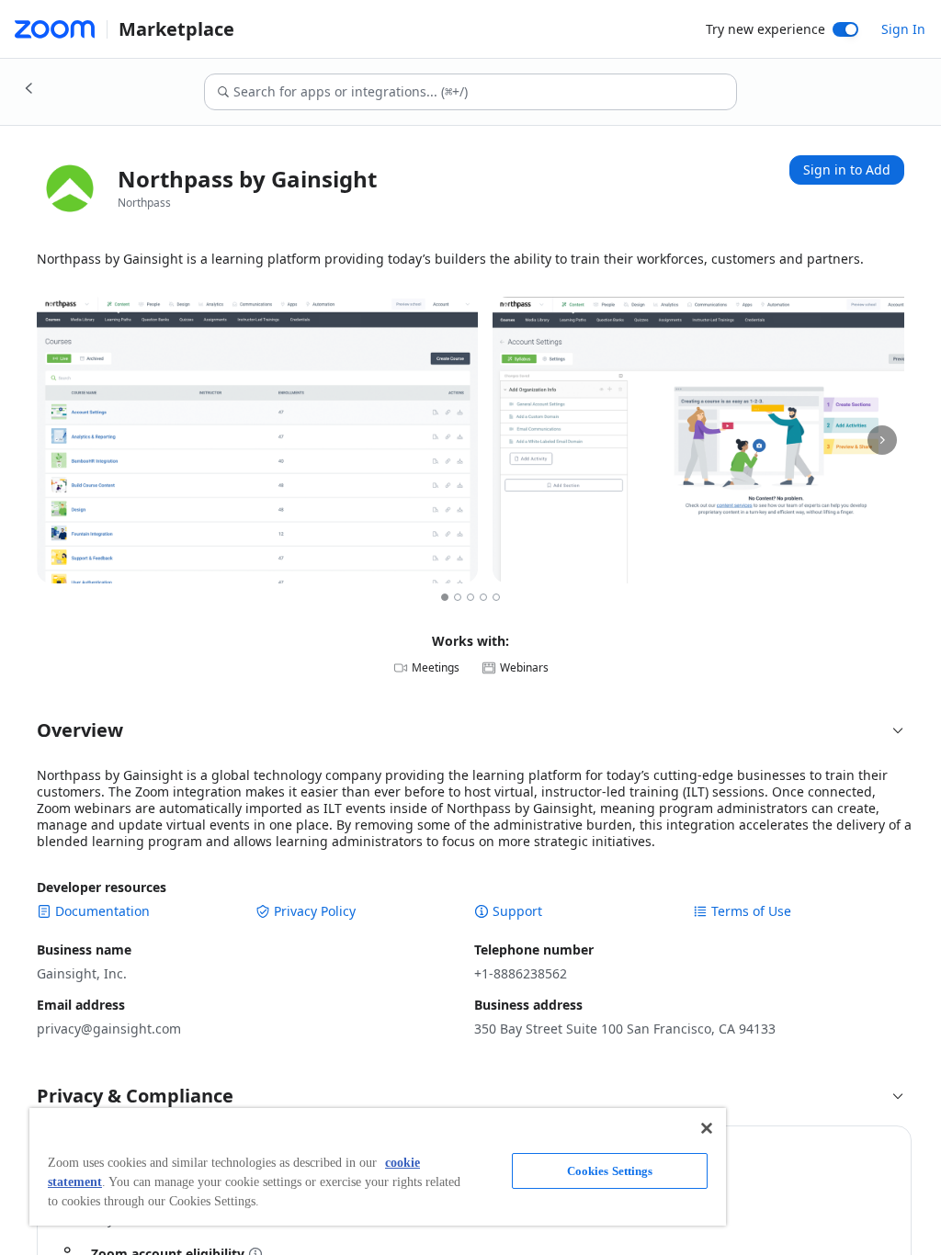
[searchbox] (484, 92)
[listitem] (257, 440)
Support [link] (517, 911)
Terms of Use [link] (751, 911)
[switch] (845, 29)
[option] (444, 597)
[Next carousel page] (882, 440)
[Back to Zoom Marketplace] (29, 88)
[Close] (706, 1128)
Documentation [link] (102, 911)
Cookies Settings (610, 1171)
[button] (470, 730)
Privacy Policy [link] (315, 911)
